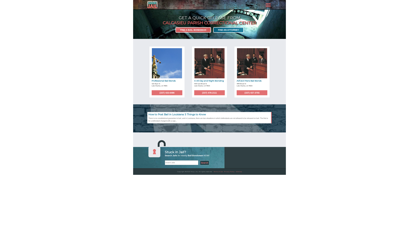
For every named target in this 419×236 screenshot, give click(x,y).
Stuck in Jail (167, 4)
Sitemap (239, 171)
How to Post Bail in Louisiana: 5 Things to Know (177, 114)
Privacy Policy (229, 171)
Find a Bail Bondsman (193, 30)
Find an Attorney (228, 30)
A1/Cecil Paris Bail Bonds (249, 81)
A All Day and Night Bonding (209, 81)
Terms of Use (218, 171)
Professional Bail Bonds (164, 81)
